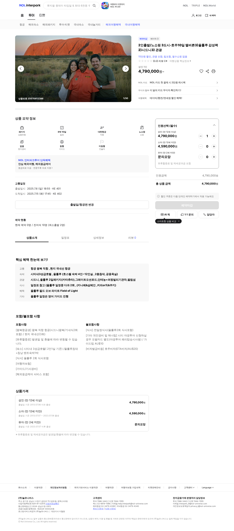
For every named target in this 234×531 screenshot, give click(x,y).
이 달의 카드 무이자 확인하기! (165, 90)
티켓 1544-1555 (116, 501)
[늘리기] (214, 136)
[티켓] (42, 15)
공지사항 (172, 487)
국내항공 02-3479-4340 (128, 506)
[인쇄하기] (213, 71)
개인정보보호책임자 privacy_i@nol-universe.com (194, 506)
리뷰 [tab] (132, 237)
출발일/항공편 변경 (82, 204)
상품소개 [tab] (31, 237)
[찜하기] (201, 71)
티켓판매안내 (154, 487)
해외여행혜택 (113, 24)
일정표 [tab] (65, 237)
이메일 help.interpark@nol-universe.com (130, 503)
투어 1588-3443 (100, 501)
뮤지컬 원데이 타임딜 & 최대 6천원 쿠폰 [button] (68, 5)
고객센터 (188, 487)
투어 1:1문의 (98, 508)
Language (207, 487)
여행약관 (109, 487)
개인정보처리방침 (58, 487)
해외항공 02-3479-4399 (104, 506)
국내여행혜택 (132, 24)
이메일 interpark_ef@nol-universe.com (190, 503)
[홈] (22, 15)
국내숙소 (79, 24)
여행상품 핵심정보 (179, 60)
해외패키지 (49, 24)
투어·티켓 (64, 24)
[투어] (31, 15)
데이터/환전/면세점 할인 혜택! (166, 98)
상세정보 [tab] (98, 237)
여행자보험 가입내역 (130, 487)
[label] (187, 125)
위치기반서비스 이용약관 (86, 487)
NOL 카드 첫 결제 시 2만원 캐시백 (167, 82)
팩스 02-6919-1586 (101, 503)
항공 (22, 24)
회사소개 (22, 487)
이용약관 (38, 487)
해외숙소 (33, 24)
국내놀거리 (94, 24)
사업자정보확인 (52, 503)
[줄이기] (200, 136)
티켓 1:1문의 (110, 508)
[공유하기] (207, 71)
